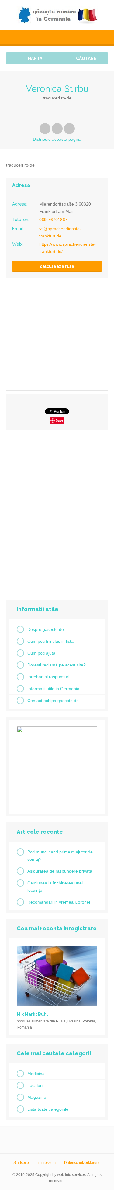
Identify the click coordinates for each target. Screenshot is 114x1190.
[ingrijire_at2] (57, 730)
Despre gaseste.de (45, 629)
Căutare (85, 58)
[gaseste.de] (57, 15)
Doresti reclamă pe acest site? (56, 664)
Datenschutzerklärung (82, 1163)
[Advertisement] (57, 506)
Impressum (46, 1163)
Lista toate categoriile (47, 1109)
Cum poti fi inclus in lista (50, 641)
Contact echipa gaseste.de (53, 700)
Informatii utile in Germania (53, 688)
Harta (34, 58)
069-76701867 (53, 219)
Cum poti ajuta (41, 653)
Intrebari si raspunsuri (48, 676)
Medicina (36, 1073)
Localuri (35, 1085)
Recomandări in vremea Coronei (58, 902)
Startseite (21, 1163)
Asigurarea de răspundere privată (59, 871)
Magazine (36, 1097)
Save (59, 420)
